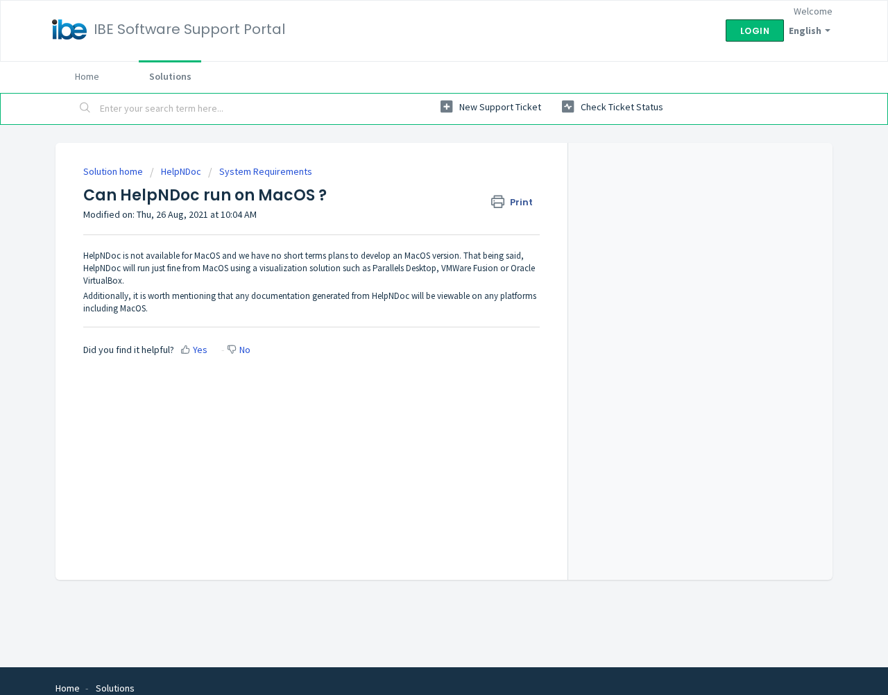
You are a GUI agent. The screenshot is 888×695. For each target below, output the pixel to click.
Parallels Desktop (404, 268)
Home (87, 76)
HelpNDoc (181, 171)
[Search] (85, 109)
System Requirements (265, 171)
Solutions (170, 76)
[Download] (418, 164)
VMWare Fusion (469, 268)
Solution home (114, 171)
